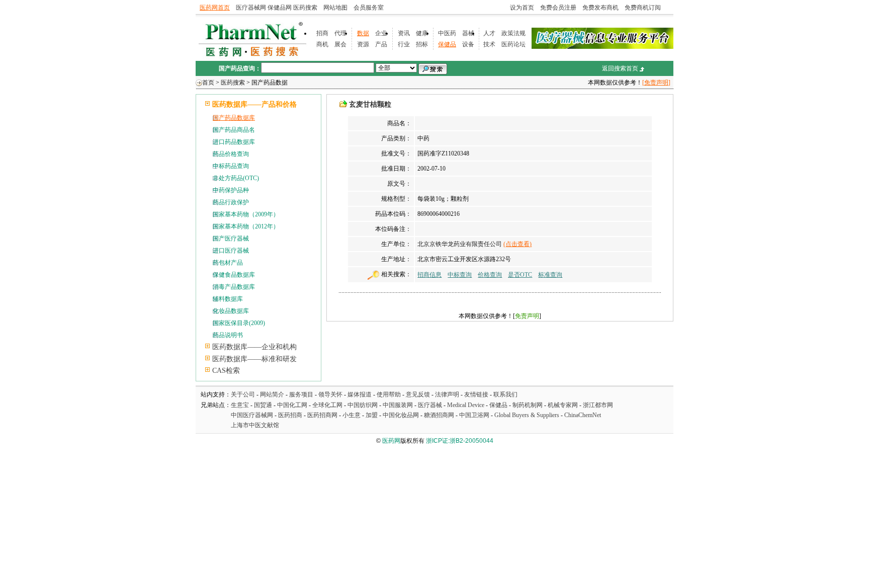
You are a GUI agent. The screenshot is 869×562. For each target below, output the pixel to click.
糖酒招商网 (439, 415)
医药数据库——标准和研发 (254, 359)
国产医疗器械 (231, 238)
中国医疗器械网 (252, 415)
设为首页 (522, 7)
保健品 (447, 44)
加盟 (372, 415)
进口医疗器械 (231, 250)
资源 (363, 44)
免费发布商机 (600, 7)
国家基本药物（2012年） (246, 226)
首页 (208, 82)
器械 (468, 33)
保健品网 (280, 7)
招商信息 (429, 274)
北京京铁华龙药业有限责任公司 (459, 244)
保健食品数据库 (234, 274)
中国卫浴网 (475, 415)
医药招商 (290, 415)
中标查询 (460, 274)
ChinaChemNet (582, 415)
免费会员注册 (558, 7)
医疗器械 (430, 405)
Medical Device (465, 405)
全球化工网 (327, 405)
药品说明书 (228, 335)
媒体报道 (359, 394)
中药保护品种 (231, 190)
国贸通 (263, 405)
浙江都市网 (598, 405)
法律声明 (447, 394)
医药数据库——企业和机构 (254, 347)
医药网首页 (215, 7)
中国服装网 (398, 405)
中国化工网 (292, 405)
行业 (404, 44)
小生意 (351, 415)
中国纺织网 (362, 405)
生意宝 (240, 405)
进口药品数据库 (234, 141)
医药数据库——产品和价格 (254, 104)
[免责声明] (656, 82)
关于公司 (243, 394)
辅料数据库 (228, 298)
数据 (363, 33)
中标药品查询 (231, 166)
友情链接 (476, 394)
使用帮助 (389, 394)
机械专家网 (563, 405)
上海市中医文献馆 (255, 425)
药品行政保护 (231, 202)
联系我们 (505, 394)
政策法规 (513, 33)
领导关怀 (330, 394)
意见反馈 (418, 394)
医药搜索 (305, 7)
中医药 (447, 33)
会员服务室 (369, 7)
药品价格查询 (231, 153)
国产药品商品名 (234, 129)
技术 (489, 44)
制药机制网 (527, 405)
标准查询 (550, 274)
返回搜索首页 (620, 68)
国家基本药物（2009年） (246, 214)
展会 (340, 44)
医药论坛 (513, 44)
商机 (322, 44)
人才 (489, 33)
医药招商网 (322, 415)
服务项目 (301, 394)
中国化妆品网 (401, 415)
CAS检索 (226, 370)
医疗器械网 (251, 7)
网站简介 (272, 394)
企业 (381, 33)
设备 (468, 44)
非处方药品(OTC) (236, 178)
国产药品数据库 (234, 117)
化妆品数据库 (231, 310)
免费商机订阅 (643, 7)
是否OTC (520, 274)
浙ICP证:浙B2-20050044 (459, 440)
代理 (340, 33)
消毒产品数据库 (234, 286)
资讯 (404, 33)
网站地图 (335, 7)
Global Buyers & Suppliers (526, 415)
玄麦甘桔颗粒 (370, 104)
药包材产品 (228, 262)
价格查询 (490, 274)
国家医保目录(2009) (239, 323)
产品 (381, 44)
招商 (322, 33)
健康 (422, 33)
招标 (422, 44)
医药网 (391, 440)
